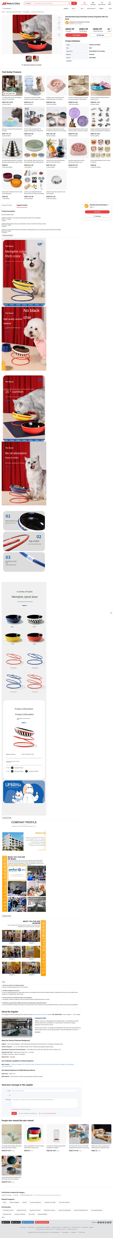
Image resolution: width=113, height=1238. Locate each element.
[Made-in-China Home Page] (11, 3)
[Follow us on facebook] (98, 1222)
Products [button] (28, 3)
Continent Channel (76, 1227)
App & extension (91, 8)
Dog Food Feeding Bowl (65, 1210)
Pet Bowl (49, 1064)
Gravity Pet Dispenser (35, 1202)
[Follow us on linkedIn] (110, 1222)
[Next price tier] (111, 29)
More (3, 1217)
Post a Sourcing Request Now (47, 1113)
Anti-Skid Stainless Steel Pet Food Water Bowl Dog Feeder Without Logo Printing (12, 161)
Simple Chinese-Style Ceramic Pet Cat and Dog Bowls (55, 192)
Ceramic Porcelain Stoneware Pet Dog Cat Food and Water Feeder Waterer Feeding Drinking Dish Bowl (78, 98)
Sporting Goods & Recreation (14, 12)
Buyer (73, 8)
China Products (31, 1227)
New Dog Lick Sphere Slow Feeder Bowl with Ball (12, 129)
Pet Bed (13, 1064)
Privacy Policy (82, 1232)
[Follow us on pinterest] (108, 1222)
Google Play (16, 1222)
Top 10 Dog (31, 1214)
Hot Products (23, 1227)
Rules (110, 8)
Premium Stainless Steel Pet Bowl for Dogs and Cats (99, 98)
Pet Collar (25, 1064)
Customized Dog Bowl (96, 1210)
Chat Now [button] (101, 35)
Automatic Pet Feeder (50, 1202)
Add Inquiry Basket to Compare (32, 65)
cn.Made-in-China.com (72, 1229)
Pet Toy (44, 1064)
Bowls (4, 1202)
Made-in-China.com (49, 1229)
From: (9, 1091)
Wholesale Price (66, 1227)
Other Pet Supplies (14, 1202)
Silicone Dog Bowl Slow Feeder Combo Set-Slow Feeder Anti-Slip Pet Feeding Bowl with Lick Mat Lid (78, 130)
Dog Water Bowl (7, 1214)
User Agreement (65, 1232)
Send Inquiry (76, 35)
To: (10, 1095)
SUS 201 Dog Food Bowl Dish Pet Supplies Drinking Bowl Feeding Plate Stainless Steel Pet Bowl (33, 130)
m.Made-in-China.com (60, 1229)
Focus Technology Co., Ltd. (45, 1232)
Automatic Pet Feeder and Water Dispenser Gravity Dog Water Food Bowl (34, 98)
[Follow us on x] (101, 1222)
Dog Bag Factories (21, 1210)
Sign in (109, 4)
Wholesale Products (56, 1227)
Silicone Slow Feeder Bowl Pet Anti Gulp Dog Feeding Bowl (12, 192)
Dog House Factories (35, 1210)
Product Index (85, 1227)
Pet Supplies (26, 12)
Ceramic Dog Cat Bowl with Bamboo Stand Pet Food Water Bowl (55, 161)
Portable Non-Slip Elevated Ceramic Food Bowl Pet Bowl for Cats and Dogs (56, 129)
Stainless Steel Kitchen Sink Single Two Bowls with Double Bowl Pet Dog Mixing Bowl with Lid (100, 130)
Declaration (73, 1232)
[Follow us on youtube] (106, 1222)
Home (3, 12)
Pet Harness (38, 1064)
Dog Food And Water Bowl (81, 1210)
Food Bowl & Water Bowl (37, 12)
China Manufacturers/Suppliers (43, 1227)
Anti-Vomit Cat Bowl (64, 1202)
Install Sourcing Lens (43, 1222)
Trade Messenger (28, 1222)
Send (14, 1113)
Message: (8, 1099)
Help (82, 8)
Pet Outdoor (62, 1064)
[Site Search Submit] (74, 3)
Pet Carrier (55, 1064)
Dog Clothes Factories (49, 1210)
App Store (5, 1222)
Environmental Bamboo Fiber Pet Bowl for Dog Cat (100, 161)
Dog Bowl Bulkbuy (42, 1214)
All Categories (7, 8)
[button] (69, 3)
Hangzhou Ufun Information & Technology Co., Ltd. (80, 22)
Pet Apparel (19, 1064)
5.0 (92, 207)
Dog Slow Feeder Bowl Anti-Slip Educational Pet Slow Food (76, 161)
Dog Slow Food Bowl (20, 1214)
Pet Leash (31, 1064)
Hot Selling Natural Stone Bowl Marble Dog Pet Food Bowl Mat (12, 98)
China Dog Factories (8, 1210)
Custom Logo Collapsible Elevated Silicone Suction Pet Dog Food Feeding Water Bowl (34, 193)
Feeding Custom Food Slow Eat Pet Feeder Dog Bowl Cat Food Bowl (55, 98)
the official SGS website (40, 1014)
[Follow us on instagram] (103, 1222)
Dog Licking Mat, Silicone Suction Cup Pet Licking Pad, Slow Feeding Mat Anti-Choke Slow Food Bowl (34, 161)
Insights (91, 1227)
